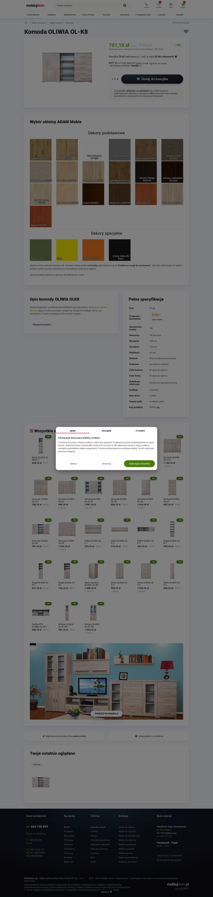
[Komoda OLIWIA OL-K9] (67, 529)
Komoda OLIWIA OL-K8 (40, 542)
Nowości (68, 844)
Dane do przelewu (99, 849)
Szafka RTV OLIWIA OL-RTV (39, 625)
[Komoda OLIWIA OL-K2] (67, 487)
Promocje (68, 853)
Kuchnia (106, 15)
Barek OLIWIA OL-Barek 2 (40, 458)
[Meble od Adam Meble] (166, 315)
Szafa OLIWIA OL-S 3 (119, 584)
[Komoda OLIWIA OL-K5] (119, 487)
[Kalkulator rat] (151, 63)
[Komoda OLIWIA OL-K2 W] (93, 487)
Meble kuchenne (126, 849)
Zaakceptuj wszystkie (139, 463)
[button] (147, 5)
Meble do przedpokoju (129, 836)
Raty (93, 857)
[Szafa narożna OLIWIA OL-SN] (93, 571)
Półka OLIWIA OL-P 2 (119, 542)
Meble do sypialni (127, 831)
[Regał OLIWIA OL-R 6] (67, 571)
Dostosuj (106, 463)
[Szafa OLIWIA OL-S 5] (172, 571)
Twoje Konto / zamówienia (170, 855)
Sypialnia (52, 15)
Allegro (94, 836)
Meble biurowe (126, 853)
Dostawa (95, 853)
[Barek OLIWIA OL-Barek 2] (40, 446)
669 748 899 (39, 826)
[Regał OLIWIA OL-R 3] (172, 529)
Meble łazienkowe (127, 844)
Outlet (93, 862)
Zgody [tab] (72, 431)
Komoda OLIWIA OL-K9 (66, 542)
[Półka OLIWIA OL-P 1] (93, 529)
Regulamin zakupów (100, 844)
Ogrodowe (125, 15)
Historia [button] (105, 892)
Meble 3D (68, 862)
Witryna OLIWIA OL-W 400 (65, 625)
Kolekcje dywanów (128, 862)
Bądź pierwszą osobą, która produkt (65, 736)
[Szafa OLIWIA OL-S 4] (146, 571)
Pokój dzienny (33, 15)
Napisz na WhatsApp (36, 833)
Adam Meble (157, 320)
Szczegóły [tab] (106, 431)
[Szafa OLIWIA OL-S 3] (119, 571)
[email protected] (41, 843)
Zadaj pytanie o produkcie (150, 736)
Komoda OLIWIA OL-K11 (40, 500)
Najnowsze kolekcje (128, 857)
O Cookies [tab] (140, 431)
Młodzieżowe (70, 15)
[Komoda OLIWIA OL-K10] (172, 446)
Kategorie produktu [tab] (42, 324)
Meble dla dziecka (127, 840)
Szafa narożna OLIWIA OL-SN (91, 584)
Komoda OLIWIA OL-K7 (171, 500)
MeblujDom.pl (31, 878)
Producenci (69, 849)
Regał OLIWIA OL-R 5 (40, 584)
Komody (37, 764)
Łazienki (161, 15)
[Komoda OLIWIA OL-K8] (40, 529)
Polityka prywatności (101, 840)
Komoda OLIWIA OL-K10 (171, 458)
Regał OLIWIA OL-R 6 (66, 584)
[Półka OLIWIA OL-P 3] (146, 529)
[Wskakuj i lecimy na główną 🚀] (26, 23)
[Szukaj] (125, 5)
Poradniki (68, 831)
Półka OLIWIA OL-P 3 (145, 542)
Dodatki (179, 15)
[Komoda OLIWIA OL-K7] (172, 487)
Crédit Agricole (127, 63)
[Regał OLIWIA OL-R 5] (40, 571)
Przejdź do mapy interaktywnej (171, 826)
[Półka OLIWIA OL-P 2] (119, 529)
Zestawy (68, 857)
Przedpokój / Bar (143, 15)
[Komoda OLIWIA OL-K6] (146, 487)
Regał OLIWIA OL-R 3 (172, 542)
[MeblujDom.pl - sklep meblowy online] (35, 5)
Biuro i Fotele (88, 15)
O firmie (94, 831)
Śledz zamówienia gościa (169, 860)
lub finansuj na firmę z (120, 65)
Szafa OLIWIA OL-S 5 (172, 584)
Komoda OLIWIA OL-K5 (119, 500)
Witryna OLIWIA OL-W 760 (92, 625)
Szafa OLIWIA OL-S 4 (145, 584)
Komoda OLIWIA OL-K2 (66, 500)
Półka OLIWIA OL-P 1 (93, 542)
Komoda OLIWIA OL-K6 (145, 500)
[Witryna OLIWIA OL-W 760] (93, 613)
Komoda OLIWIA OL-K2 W (92, 500)
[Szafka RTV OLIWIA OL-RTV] (40, 613)
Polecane (68, 840)
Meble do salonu (127, 827)
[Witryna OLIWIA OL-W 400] (67, 613)
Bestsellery (69, 836)
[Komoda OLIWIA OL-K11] (40, 487)
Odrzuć (73, 463)
